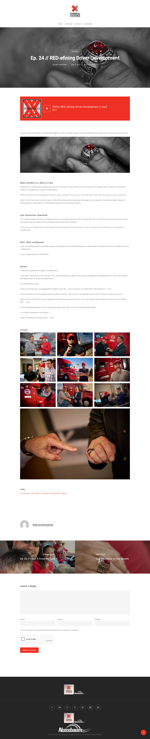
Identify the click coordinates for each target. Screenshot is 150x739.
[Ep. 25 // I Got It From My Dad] (37, 557)
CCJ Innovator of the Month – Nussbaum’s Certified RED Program (43, 493)
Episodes (75, 51)
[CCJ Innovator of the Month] (112, 557)
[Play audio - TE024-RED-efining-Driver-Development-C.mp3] (47, 108)
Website (97, 619)
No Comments (90, 64)
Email (60, 619)
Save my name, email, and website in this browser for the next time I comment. (50, 630)
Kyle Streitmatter (61, 64)
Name (23, 619)
